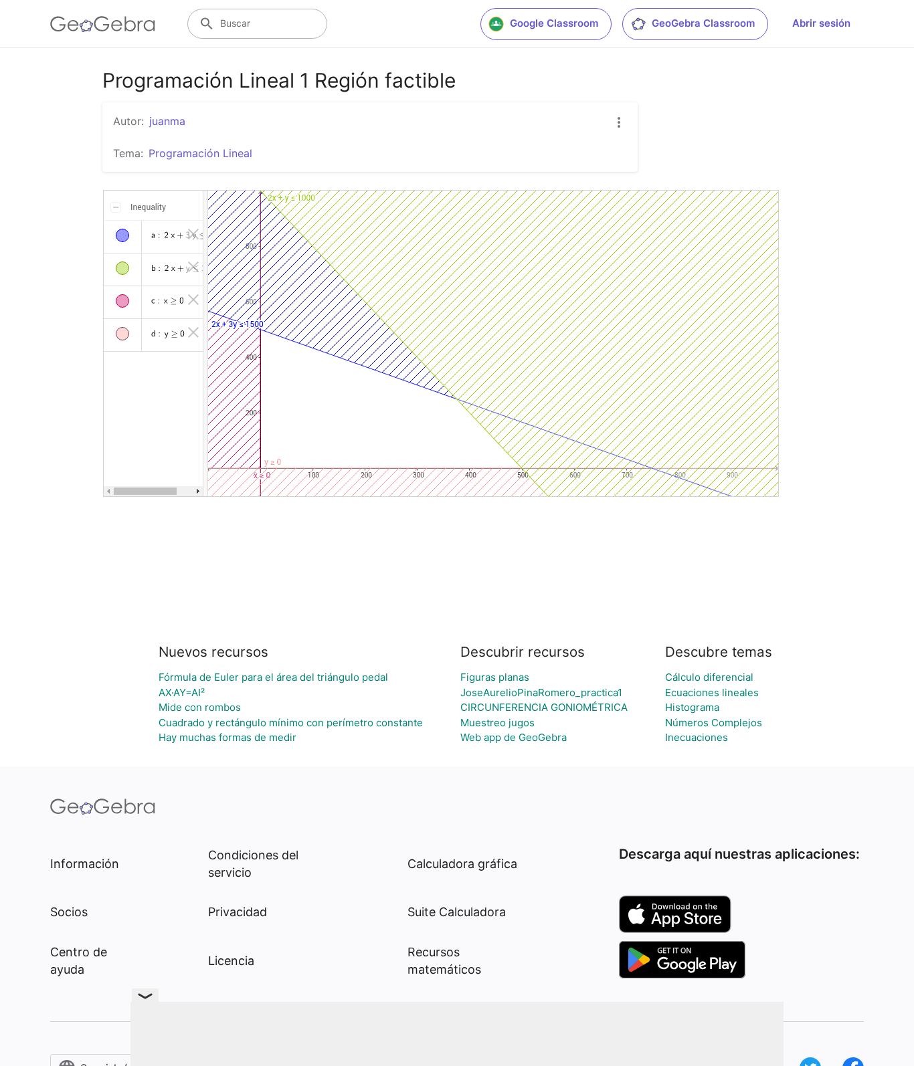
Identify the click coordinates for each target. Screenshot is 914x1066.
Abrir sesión (821, 23)
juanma (167, 121)
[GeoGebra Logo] (102, 24)
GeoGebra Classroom (703, 23)
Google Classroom (554, 23)
